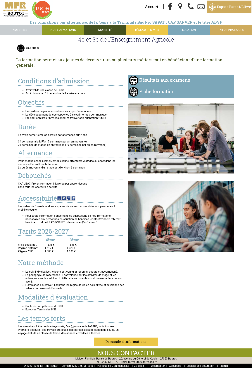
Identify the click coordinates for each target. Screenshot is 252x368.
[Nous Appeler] (191, 7)
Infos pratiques (231, 30)
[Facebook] (170, 7)
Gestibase (175, 365)
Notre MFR (21, 30)
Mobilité (105, 30)
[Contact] (201, 7)
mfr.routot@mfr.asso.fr (142, 362)
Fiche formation (157, 91)
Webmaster (158, 365)
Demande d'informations (126, 341)
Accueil (152, 6)
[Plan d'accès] (180, 7)
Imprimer (32, 47)
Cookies (139, 365)
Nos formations (63, 30)
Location (189, 30)
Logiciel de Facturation (200, 365)
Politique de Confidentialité (113, 365)
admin (224, 365)
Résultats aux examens (164, 80)
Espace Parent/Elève (234, 6)
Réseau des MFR (147, 30)
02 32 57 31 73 (109, 362)
